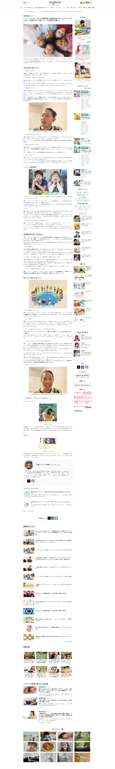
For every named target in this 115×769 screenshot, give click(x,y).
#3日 (82, 109)
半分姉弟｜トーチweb (48, 451)
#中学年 (87, 163)
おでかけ (80, 7)
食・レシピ (59, 7)
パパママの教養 (27, 7)
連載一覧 (85, 7)
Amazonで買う (47, 424)
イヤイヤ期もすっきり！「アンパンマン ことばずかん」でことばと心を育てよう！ (83, 81)
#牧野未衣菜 (49, 722)
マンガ (64, 7)
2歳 (84, 206)
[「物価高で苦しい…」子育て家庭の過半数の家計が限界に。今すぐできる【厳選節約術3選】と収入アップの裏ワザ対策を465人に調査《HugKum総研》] (30, 714)
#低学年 (82, 163)
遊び (32, 7)
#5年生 (82, 105)
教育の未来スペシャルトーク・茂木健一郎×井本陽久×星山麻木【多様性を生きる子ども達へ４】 (50, 492)
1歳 (80, 206)
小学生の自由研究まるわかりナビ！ (42, 7)
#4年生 (82, 103)
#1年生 (87, 99)
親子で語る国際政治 (82, 197)
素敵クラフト (86, 192)
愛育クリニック (84, 345)
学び (21, 7)
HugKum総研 (79, 192)
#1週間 (82, 133)
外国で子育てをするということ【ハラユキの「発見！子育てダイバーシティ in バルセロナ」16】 (51, 502)
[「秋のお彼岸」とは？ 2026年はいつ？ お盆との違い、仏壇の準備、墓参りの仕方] (30, 701)
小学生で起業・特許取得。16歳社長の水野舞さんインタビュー (86, 256)
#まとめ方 (87, 159)
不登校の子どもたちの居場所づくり (82, 200)
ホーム (24, 11)
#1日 (89, 107)
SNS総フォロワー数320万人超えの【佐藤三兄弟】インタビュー (86, 241)
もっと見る (82, 325)
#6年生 (87, 103)
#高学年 (82, 165)
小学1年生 (80, 209)
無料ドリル (53, 7)
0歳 (75, 206)
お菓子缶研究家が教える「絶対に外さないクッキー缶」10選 (86, 249)
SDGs (68, 7)
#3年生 (87, 101)
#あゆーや (83, 176)
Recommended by (64, 641)
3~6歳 (89, 206)
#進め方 (82, 99)
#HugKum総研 (42, 722)
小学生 (86, 209)
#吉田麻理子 (88, 105)
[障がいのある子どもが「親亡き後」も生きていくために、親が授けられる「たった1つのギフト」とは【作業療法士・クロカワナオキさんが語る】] (30, 690)
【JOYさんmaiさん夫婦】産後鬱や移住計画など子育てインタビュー (86, 233)
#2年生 (82, 101)
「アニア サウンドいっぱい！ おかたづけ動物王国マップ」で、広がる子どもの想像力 (83, 38)
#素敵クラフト (84, 107)
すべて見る (82, 359)
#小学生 (40, 707)
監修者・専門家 (91, 7)
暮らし (75, 7)
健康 (72, 7)
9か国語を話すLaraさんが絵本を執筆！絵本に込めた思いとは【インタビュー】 (83, 59)
